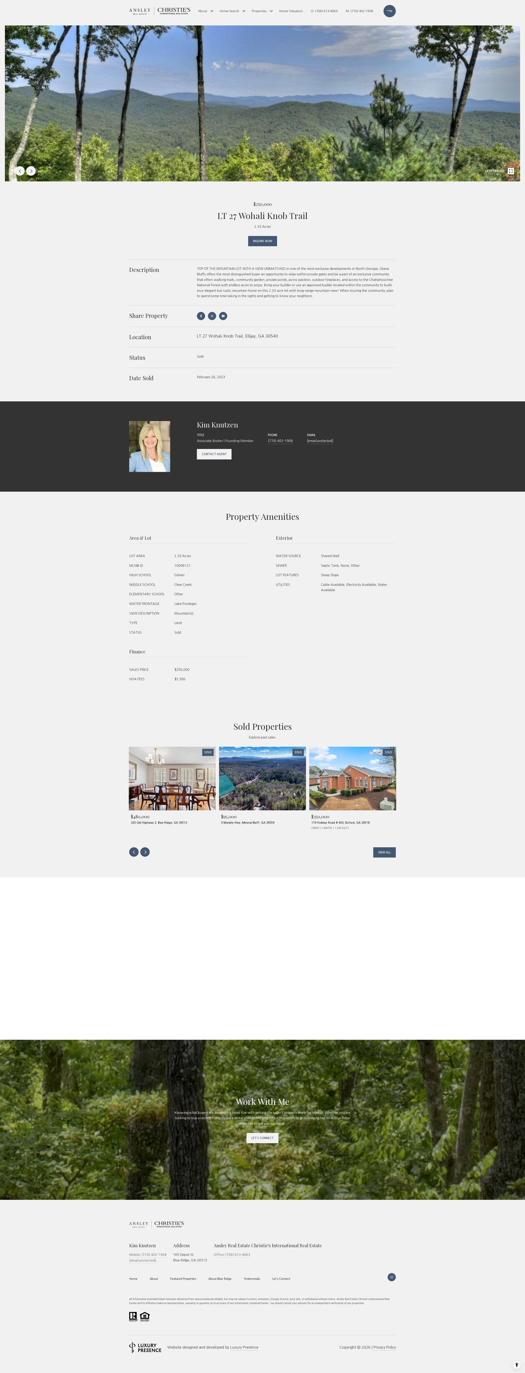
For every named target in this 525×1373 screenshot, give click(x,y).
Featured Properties (183, 1278)
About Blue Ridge (220, 1278)
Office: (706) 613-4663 (232, 1254)
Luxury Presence (244, 1347)
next (31, 171)
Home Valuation (291, 11)
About (202, 11)
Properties (259, 11)
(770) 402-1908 (280, 440)
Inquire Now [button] (262, 241)
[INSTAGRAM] (392, 1277)
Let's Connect (281, 1278)
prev (20, 171)
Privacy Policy (384, 1347)
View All (384, 852)
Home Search (229, 11)
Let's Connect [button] (262, 1138)
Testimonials (252, 1278)
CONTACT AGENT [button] (214, 454)
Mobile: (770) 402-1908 (148, 1254)
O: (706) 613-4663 (324, 11)
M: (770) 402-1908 (359, 11)
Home (133, 1278)
